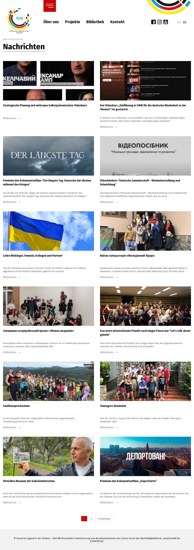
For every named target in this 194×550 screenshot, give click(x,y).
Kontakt (117, 22)
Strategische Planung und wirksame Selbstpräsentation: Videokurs (45, 105)
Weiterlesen (10, 118)
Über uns (51, 22)
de (184, 22)
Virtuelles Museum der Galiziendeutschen (29, 481)
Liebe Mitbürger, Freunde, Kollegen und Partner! (32, 255)
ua (179, 22)
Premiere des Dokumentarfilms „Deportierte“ (128, 481)
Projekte (72, 22)
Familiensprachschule (16, 406)
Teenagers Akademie (113, 406)
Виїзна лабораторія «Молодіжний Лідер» (127, 255)
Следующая (104, 518)
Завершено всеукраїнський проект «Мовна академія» (38, 330)
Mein (5, 39)
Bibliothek (95, 22)
